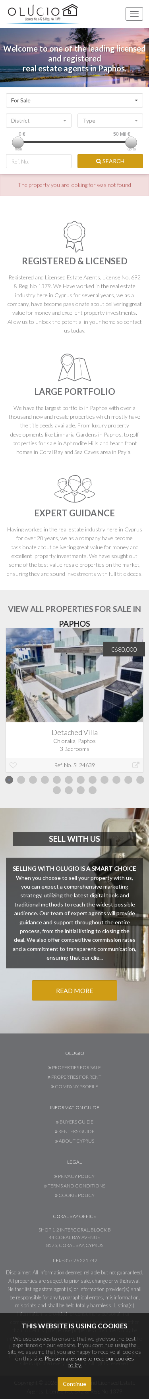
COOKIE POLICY (76, 1195)
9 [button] (104, 780)
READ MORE (74, 990)
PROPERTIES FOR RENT (75, 1077)
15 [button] (81, 790)
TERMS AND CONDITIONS (76, 1186)
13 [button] (57, 790)
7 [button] (81, 780)
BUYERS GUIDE (76, 1122)
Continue (74, 1383)
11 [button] (128, 780)
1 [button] (9, 780)
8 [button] (93, 780)
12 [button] (140, 780)
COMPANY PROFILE (76, 1086)
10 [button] (116, 780)
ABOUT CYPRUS (76, 1141)
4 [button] (45, 780)
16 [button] (93, 790)
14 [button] (69, 790)
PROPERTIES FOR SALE (76, 1067)
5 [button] (57, 780)
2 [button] (21, 780)
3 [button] (33, 780)
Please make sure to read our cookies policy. (89, 1361)
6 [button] (69, 780)
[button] (74, 100)
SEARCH (112, 161)
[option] (74, 706)
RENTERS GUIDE (76, 1131)
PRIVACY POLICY (76, 1176)
